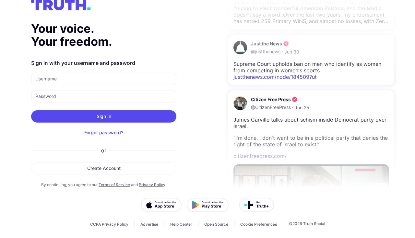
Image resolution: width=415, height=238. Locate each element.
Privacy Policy (152, 184)
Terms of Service (114, 184)
